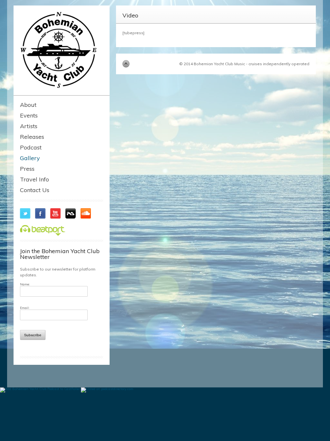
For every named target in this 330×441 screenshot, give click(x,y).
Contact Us (34, 190)
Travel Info (34, 179)
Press (27, 168)
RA (70, 213)
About (28, 104)
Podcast (31, 147)
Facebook (40, 213)
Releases (32, 136)
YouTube (55, 213)
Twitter (25, 213)
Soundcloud (86, 213)
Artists (28, 126)
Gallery (30, 158)
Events (29, 115)
